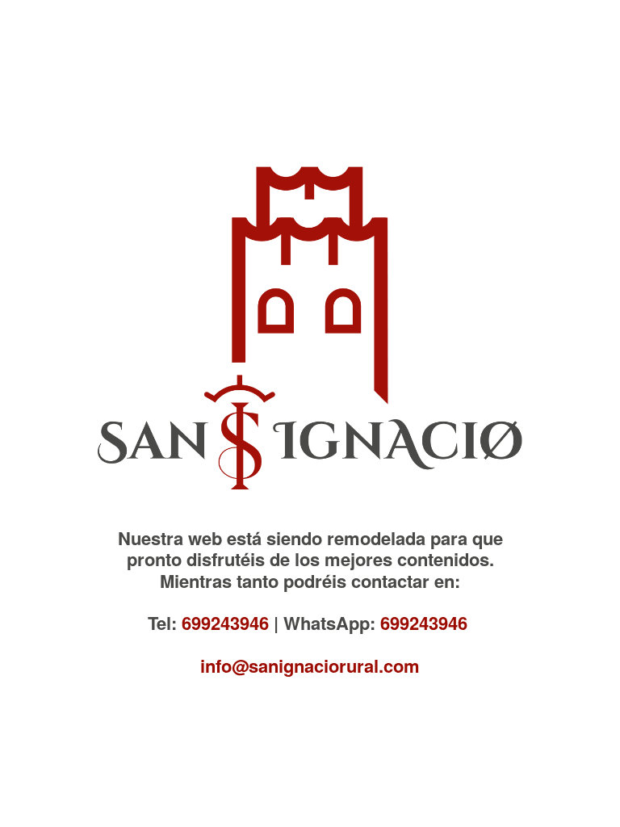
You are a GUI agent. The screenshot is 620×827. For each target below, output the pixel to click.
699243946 (225, 623)
